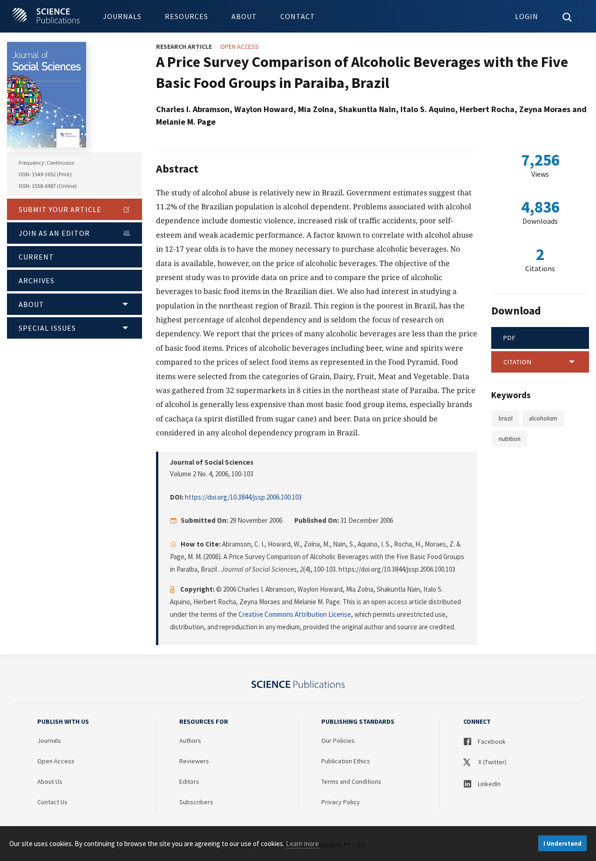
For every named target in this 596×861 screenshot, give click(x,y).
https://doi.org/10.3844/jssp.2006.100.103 (243, 497)
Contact (297, 16)
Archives (36, 280)
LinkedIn (488, 784)
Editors (189, 781)
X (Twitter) (492, 762)
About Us (49, 781)
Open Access (55, 761)
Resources (186, 16)
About (244, 16)
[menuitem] (122, 16)
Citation (517, 362)
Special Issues (47, 328)
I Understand (562, 844)
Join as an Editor (54, 233)
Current (36, 256)
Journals (122, 16)
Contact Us (52, 802)
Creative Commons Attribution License (294, 614)
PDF (509, 338)
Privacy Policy (340, 802)
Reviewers (194, 761)
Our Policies (338, 740)
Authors (190, 740)
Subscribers (196, 802)
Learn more (302, 843)
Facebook (491, 741)
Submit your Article (60, 209)
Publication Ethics (345, 761)
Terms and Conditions (351, 781)
